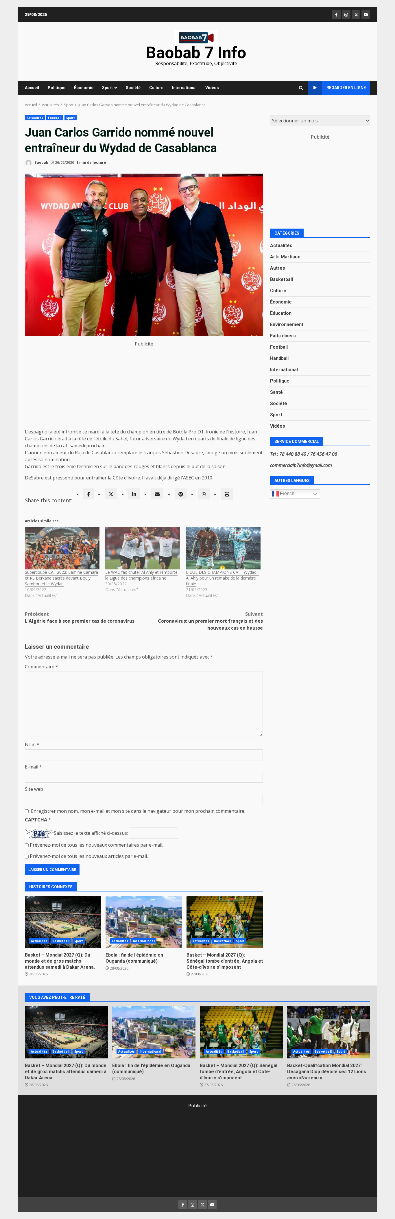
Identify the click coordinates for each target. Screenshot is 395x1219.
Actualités (35, 118)
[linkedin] (134, 493)
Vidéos (212, 87)
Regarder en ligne (346, 87)
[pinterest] (181, 493)
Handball (279, 358)
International (184, 87)
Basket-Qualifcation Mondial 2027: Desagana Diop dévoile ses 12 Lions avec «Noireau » (328, 1032)
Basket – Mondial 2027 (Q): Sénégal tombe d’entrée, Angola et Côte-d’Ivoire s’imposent (225, 922)
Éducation (280, 313)
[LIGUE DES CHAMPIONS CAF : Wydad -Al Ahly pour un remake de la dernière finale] (223, 548)
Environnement (286, 324)
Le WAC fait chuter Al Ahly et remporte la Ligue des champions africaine (141, 575)
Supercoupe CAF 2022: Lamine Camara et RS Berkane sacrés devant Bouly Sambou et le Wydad (61, 577)
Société (133, 87)
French (286, 493)
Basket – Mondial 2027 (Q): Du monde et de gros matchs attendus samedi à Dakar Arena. (63, 922)
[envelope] (157, 493)
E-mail (33, 767)
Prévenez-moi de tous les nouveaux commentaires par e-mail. (96, 845)
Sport (107, 87)
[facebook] (88, 493)
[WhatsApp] (204, 493)
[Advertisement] (144, 387)
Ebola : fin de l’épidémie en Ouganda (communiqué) (144, 922)
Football (54, 118)
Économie (83, 87)
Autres (277, 268)
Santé (276, 392)
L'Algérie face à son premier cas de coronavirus (79, 617)
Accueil (32, 87)
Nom (32, 744)
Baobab (41, 162)
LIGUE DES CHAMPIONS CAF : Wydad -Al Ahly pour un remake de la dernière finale (222, 577)
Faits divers (283, 335)
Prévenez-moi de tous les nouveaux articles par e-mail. (89, 856)
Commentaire (41, 666)
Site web (34, 789)
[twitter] (111, 493)
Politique (56, 87)
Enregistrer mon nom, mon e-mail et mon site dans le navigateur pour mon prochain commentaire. (138, 811)
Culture (156, 87)
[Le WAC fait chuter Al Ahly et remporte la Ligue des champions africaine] (142, 548)
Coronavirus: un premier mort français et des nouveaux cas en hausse (210, 621)
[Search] (301, 87)
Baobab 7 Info (196, 52)
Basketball (60, 941)
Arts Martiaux (285, 256)
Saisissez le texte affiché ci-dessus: (91, 833)
